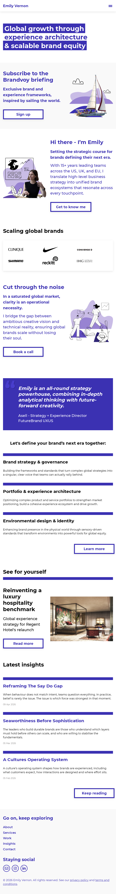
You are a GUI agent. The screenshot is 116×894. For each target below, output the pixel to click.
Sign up (23, 114)
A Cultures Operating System (35, 759)
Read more (23, 643)
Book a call (23, 351)
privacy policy (79, 880)
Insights (9, 843)
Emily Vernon (15, 5)
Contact (9, 849)
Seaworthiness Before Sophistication (43, 720)
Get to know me (71, 207)
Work (7, 838)
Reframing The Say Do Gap (33, 686)
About (8, 827)
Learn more (94, 548)
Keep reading (94, 793)
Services (9, 833)
